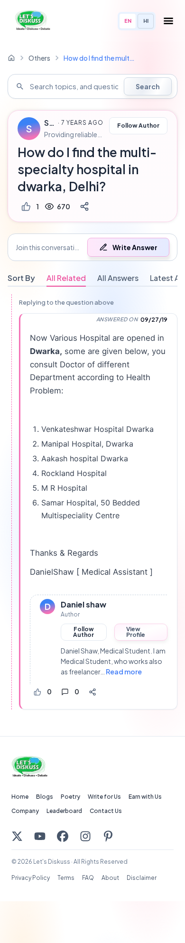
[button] (92, 247)
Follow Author (138, 125)
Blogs (44, 796)
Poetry (70, 796)
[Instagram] (85, 836)
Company (25, 810)
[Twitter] (17, 836)
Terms (65, 877)
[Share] (84, 206)
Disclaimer (142, 877)
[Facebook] (62, 836)
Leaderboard (64, 810)
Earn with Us (145, 796)
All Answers (118, 278)
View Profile (135, 632)
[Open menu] (168, 21)
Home (19, 796)
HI (145, 21)
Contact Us (106, 810)
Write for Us (104, 796)
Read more (124, 671)
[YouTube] (40, 836)
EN (127, 21)
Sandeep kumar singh (49, 123)
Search (148, 86)
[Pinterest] (108, 836)
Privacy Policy (30, 877)
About (110, 877)
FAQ (88, 877)
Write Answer (134, 247)
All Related (66, 278)
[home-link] (11, 58)
